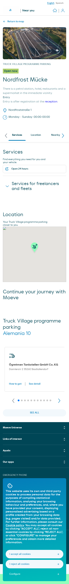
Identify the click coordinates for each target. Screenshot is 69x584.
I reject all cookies (19, 563)
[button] (34, 248)
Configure (14, 573)
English (50, 3)
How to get (15, 384)
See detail (34, 384)
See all (34, 412)
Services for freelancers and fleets (35, 186)
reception (51, 101)
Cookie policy (15, 525)
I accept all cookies (20, 554)
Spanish (60, 3)
